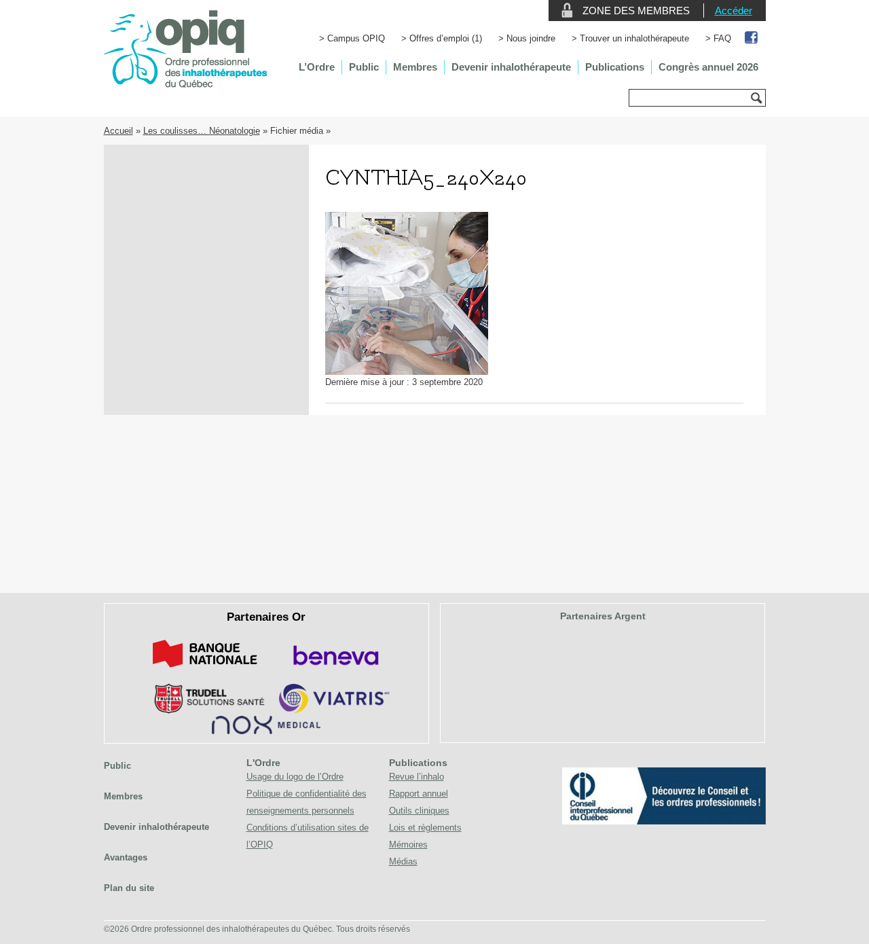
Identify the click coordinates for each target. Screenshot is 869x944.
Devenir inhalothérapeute (511, 67)
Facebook (752, 38)
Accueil (118, 131)
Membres (415, 67)
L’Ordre (317, 67)
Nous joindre (530, 38)
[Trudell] (204, 711)
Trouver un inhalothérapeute (634, 38)
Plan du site (129, 888)
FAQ (722, 38)
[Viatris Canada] (334, 711)
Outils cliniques (419, 810)
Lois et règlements (425, 827)
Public (364, 67)
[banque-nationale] (205, 670)
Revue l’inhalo (416, 776)
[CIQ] (664, 821)
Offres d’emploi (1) (445, 38)
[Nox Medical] (266, 731)
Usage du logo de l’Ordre (295, 776)
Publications (614, 67)
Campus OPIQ (356, 38)
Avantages (125, 857)
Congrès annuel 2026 (708, 67)
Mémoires (408, 844)
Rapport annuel (418, 793)
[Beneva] (334, 670)
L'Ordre (263, 762)
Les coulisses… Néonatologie (201, 131)
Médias (403, 861)
